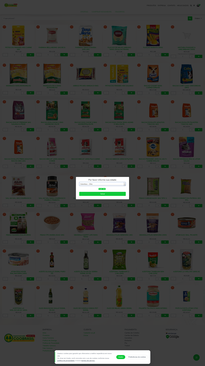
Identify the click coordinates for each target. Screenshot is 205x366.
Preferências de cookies (137, 357)
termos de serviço (88, 361)
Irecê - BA (102, 189)
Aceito (120, 357)
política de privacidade (66, 361)
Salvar (102, 194)
